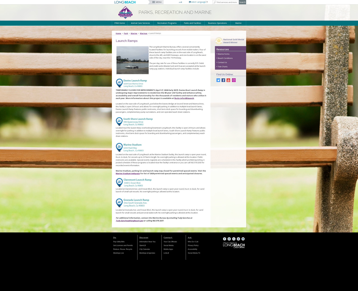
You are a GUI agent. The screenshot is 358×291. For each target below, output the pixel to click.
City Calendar (144, 249)
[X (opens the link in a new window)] (233, 239)
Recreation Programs (167, 23)
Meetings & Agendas (147, 253)
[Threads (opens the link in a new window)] (238, 239)
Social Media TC (194, 253)
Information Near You (147, 242)
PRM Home (119, 23)
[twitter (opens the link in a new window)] (217, 80)
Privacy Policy (193, 245)
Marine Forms (223, 54)
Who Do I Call (193, 242)
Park (126, 33)
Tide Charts (223, 66)
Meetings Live (118, 253)
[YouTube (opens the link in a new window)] (243, 239)
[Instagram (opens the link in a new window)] (233, 80)
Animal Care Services (140, 23)
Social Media (169, 245)
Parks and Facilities (192, 23)
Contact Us (222, 62)
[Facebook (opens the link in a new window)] (224, 239)
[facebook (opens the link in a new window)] (222, 80)
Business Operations (217, 23)
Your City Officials (170, 242)
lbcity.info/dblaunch (184, 98)
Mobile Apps (168, 249)
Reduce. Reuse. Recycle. (123, 249)
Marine (238, 23)
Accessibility (192, 249)
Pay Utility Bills (118, 242)
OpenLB (142, 245)
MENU (159, 2)
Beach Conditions (225, 58)
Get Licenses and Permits (123, 245)
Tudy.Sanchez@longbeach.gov (129, 220)
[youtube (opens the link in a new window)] (227, 80)
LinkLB (166, 253)
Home (118, 33)
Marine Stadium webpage (128, 173)
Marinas (143, 33)
